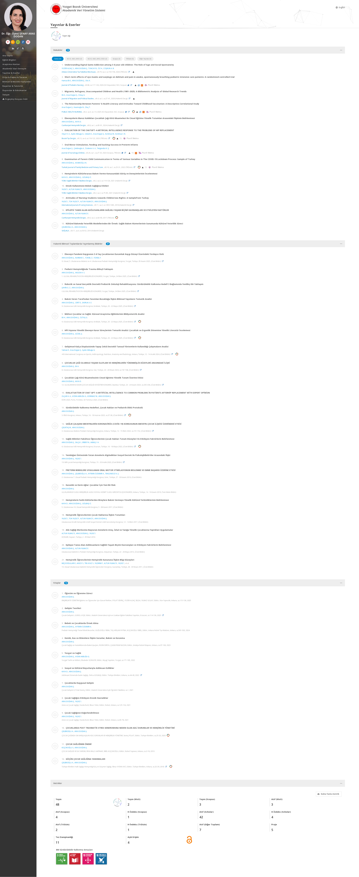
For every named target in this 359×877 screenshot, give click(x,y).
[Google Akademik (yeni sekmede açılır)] (8, 42)
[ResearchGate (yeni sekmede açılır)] (18, 48)
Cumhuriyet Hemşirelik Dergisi (74, 125)
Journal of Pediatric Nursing (72, 85)
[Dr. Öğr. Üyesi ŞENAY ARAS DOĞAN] (18, 17)
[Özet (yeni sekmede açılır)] (128, 85)
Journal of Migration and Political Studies (78, 98)
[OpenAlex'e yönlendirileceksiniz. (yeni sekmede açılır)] (133, 72)
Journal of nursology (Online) (73, 153)
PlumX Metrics (153, 85)
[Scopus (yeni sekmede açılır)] (13, 42)
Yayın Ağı (66, 35)
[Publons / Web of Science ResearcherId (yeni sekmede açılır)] (23, 42)
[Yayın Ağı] (117, 802)
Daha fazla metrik (330, 794)
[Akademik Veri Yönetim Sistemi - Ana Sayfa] (56, 9)
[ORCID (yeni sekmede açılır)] (18, 42)
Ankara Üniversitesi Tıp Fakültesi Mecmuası (79, 72)
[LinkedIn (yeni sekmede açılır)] (13, 48)
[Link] (129, 72)
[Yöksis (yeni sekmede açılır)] (28, 42)
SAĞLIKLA (65, 230)
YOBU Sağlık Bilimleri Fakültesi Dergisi (77, 181)
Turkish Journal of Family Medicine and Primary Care (82, 167)
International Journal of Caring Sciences (77, 205)
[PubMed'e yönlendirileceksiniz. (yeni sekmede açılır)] (139, 85)
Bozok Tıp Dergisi (69, 138)
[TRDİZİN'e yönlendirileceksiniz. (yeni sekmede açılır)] (121, 138)
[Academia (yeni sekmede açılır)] (23, 48)
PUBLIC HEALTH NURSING (72, 112)
